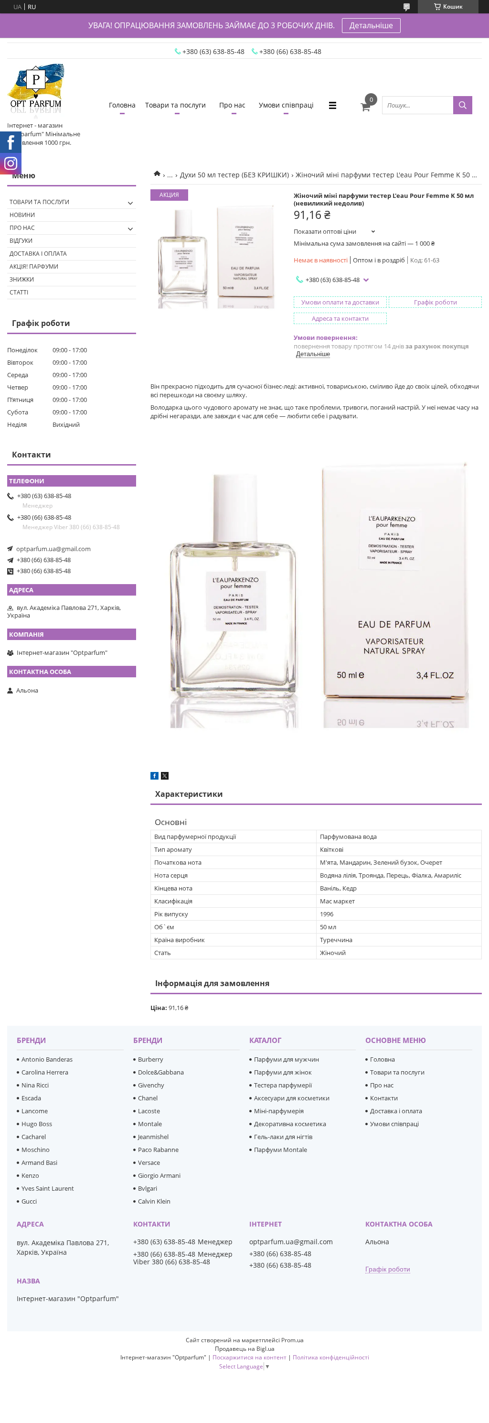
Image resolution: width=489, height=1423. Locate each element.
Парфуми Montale (280, 1149)
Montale (150, 1123)
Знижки (22, 279)
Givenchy (151, 1085)
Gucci (29, 1201)
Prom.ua (292, 1340)
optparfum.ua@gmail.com (53, 549)
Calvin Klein (154, 1201)
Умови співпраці (286, 104)
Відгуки (21, 241)
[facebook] (154, 777)
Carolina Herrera (44, 1072)
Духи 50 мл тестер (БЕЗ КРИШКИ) (234, 174)
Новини (22, 215)
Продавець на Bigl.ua (245, 1349)
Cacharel (33, 1136)
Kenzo (30, 1175)
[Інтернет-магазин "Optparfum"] (35, 92)
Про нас (232, 104)
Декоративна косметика (290, 1123)
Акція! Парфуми (34, 266)
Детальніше (371, 25)
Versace (149, 1162)
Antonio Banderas (47, 1059)
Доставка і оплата (38, 254)
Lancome (34, 1111)
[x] (165, 777)
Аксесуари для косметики (292, 1098)
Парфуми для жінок (283, 1072)
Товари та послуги (175, 104)
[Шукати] (462, 105)
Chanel (148, 1098)
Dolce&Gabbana (161, 1072)
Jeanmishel (153, 1136)
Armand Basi (39, 1162)
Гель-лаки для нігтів (283, 1136)
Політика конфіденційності (331, 1357)
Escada (31, 1098)
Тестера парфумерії (283, 1085)
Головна (122, 104)
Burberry (150, 1059)
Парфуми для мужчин (286, 1059)
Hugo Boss (36, 1123)
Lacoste (149, 1111)
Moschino (35, 1149)
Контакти (384, 1098)
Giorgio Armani (159, 1175)
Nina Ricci (35, 1085)
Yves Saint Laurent (47, 1188)
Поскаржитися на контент (250, 1357)
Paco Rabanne (158, 1149)
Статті (19, 292)
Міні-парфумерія (279, 1111)
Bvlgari (147, 1188)
